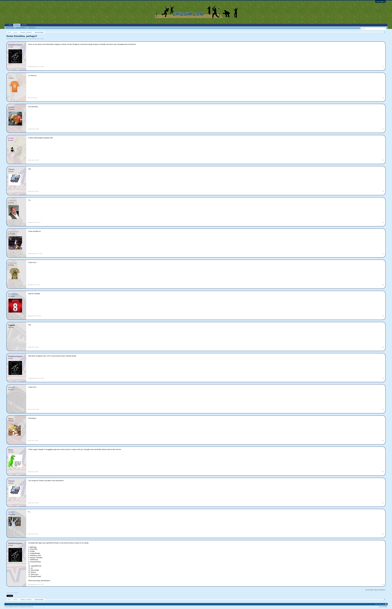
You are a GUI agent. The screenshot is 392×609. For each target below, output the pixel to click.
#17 (383, 584)
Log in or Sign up (380, 1)
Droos (29, 440)
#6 (383, 222)
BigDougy (30, 284)
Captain (30, 347)
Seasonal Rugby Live (21, 27)
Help (376, 604)
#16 (383, 534)
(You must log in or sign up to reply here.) (375, 589)
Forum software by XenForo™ (19, 606)
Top (383, 604)
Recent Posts (32, 27)
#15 (383, 502)
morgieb (30, 129)
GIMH (29, 534)
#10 (383, 347)
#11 (383, 378)
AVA (29, 97)
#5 (383, 191)
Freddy (29, 160)
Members (24, 25)
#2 (383, 97)
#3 (383, 129)
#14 (383, 471)
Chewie (29, 191)
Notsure (30, 409)
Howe (29, 471)
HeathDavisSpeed (32, 38)
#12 (383, 409)
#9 (383, 316)
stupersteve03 (31, 253)
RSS (386, 604)
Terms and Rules (383, 606)
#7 (383, 253)
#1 (383, 66)
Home (10, 25)
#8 (383, 284)
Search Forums (10, 27)
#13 (383, 440)
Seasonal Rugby (18, 38)
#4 (383, 160)
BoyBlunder (30, 316)
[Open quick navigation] (384, 32)
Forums (17, 25)
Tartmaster (30, 222)
